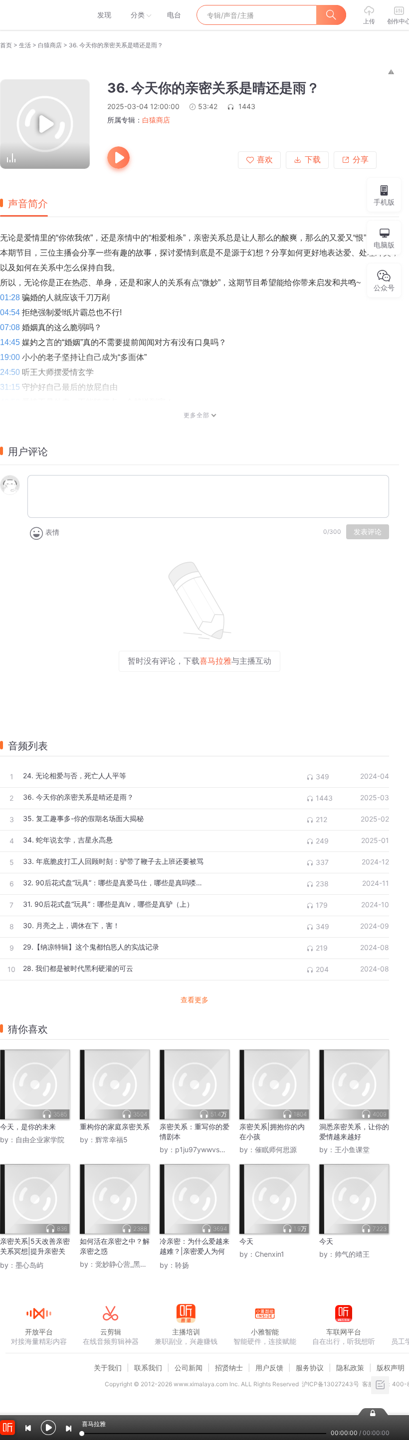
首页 (6, 45)
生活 (25, 45)
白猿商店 (50, 45)
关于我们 (108, 1367)
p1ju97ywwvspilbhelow (212, 1149)
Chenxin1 (269, 1254)
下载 (313, 159)
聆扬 (182, 1265)
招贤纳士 (229, 1367)
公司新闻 (189, 1367)
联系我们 (148, 1367)
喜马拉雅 (38, 15)
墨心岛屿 (29, 1265)
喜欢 (265, 159)
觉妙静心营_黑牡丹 (124, 1264)
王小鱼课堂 (352, 1149)
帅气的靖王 (352, 1254)
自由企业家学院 (39, 1139)
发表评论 (368, 532)
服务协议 (310, 1367)
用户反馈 (269, 1367)
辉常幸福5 (111, 1139)
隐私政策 (350, 1367)
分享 (361, 159)
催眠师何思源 (276, 1149)
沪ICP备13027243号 (330, 1384)
